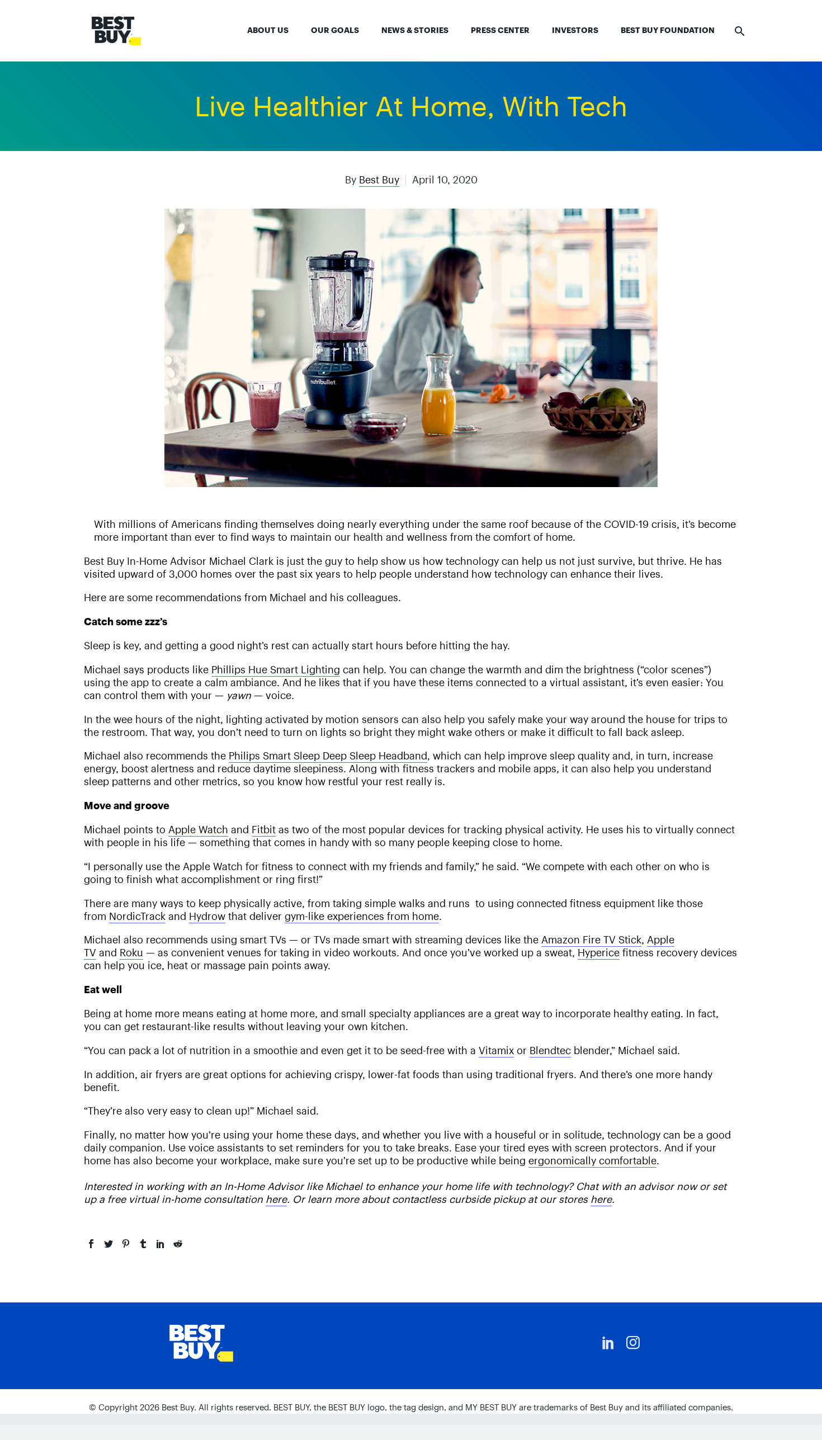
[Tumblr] (143, 1243)
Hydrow (207, 916)
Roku (131, 952)
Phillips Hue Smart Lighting (275, 669)
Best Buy (379, 179)
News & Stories (414, 30)
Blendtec (550, 1050)
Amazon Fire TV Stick (591, 939)
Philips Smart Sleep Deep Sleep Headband (328, 755)
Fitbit (264, 829)
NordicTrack (137, 916)
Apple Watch (198, 829)
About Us (268, 30)
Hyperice (599, 952)
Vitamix (496, 1050)
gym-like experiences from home (362, 916)
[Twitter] (108, 1243)
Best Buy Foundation (668, 30)
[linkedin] (608, 1342)
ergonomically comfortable (592, 1160)
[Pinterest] (125, 1243)
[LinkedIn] (160, 1243)
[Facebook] (91, 1243)
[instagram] (633, 1342)
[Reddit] (177, 1243)
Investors (575, 30)
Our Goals (335, 30)
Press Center (500, 30)
